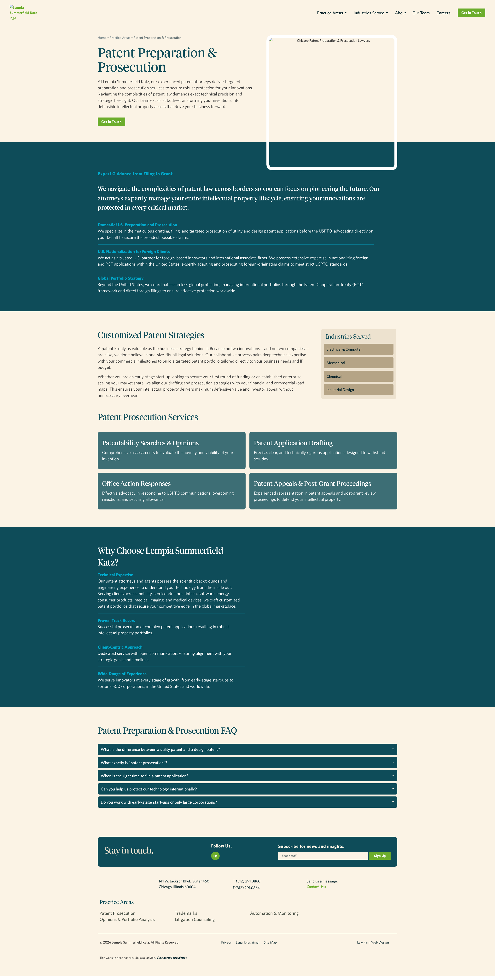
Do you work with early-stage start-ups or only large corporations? (159, 802)
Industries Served (369, 12)
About (400, 12)
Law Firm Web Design (373, 942)
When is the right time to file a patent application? (144, 775)
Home (102, 38)
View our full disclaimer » (172, 957)
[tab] (247, 749)
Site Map (270, 942)
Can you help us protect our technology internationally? (149, 788)
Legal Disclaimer (248, 942)
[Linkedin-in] (215, 856)
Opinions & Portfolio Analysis (127, 919)
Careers (443, 12)
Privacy (226, 942)
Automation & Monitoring (274, 913)
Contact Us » (316, 886)
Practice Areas (330, 12)
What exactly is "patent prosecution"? (134, 762)
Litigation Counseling (195, 919)
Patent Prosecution (117, 913)
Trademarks (186, 913)
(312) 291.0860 (248, 881)
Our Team (421, 12)
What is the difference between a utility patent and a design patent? (160, 749)
